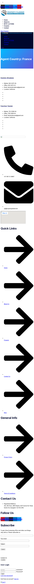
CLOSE (3, 560)
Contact (6, 28)
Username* (19, 570)
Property (6, 26)
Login (2, 47)
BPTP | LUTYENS (9, 24)
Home (6, 20)
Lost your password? (7, 575)
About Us (6, 22)
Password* (19, 572)
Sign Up (16, 579)
